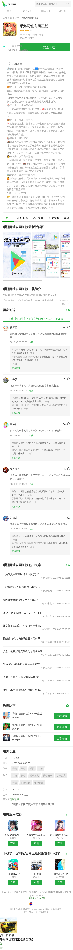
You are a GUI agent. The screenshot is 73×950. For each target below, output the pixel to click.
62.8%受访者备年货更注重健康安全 (22, 664)
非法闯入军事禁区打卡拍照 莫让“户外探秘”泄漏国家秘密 (23, 574)
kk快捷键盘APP (13, 834)
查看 (13, 843)
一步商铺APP (13, 873)
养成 (14, 775)
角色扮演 (39, 782)
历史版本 (54, 218)
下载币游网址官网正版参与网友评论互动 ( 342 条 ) (36, 318)
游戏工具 (34, 775)
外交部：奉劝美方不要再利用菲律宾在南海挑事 (23, 625)
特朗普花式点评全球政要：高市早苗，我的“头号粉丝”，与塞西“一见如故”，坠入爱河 (23, 638)
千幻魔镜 (36, 873)
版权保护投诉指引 (36, 898)
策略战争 (47, 775)
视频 (66, 218)
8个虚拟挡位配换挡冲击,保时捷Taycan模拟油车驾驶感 (23, 587)
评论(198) (22, 218)
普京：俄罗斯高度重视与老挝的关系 (23, 651)
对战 (40, 768)
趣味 (14, 782)
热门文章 (38, 218)
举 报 (1, 946)
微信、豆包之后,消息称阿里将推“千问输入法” (23, 677)
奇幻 (14, 768)
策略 (23, 768)
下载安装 (41, 34)
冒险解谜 (25, 782)
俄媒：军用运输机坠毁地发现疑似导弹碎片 (23, 690)
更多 (67, 310)
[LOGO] (9, 4)
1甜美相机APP (60, 873)
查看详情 (62, 716)
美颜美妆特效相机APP (36, 834)
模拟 (32, 768)
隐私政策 (14, 799)
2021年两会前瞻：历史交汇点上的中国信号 (23, 612)
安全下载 (49, 47)
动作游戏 (61, 775)
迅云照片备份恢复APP (60, 834)
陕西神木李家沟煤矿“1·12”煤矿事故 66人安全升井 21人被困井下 (23, 600)
